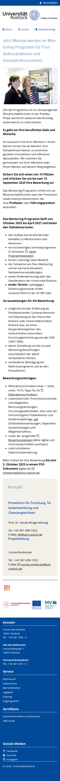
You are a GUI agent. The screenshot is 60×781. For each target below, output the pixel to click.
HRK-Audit (9, 720)
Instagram (12, 759)
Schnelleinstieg (46, 29)
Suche (25, 29)
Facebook (12, 751)
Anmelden (49, 3)
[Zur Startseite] (30, 15)
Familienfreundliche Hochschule (21, 716)
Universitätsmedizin (15, 660)
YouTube (11, 755)
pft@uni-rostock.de (30, 535)
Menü (9, 29)
